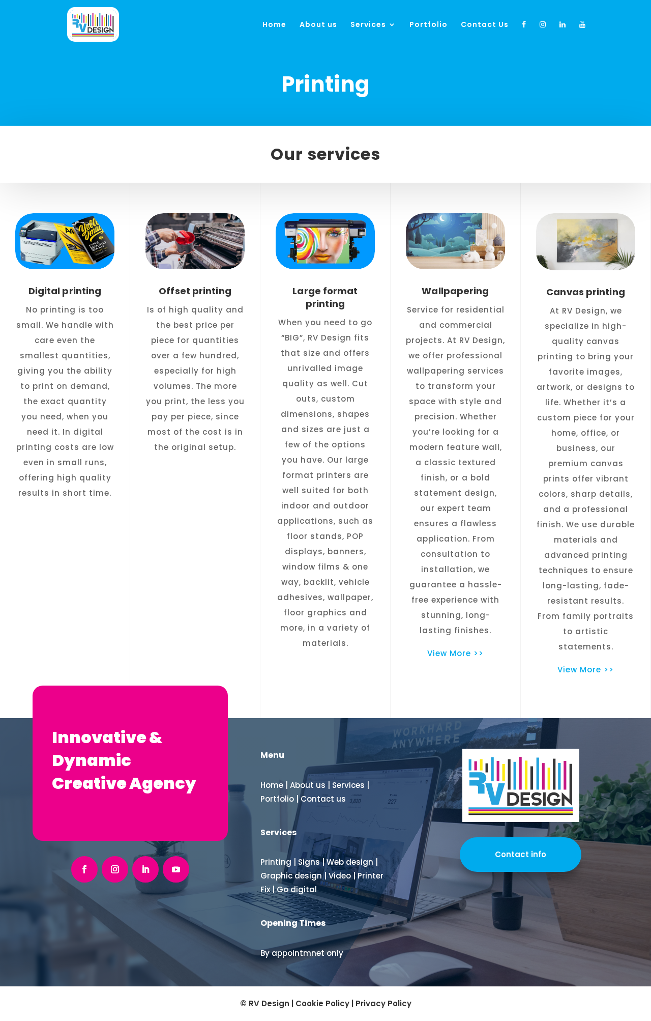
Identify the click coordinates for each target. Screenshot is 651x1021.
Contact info (520, 854)
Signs (309, 862)
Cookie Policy (322, 1003)
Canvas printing (585, 292)
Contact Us (485, 25)
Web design (350, 862)
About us (318, 25)
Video (340, 875)
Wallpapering (455, 291)
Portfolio (428, 25)
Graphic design (291, 875)
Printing (275, 862)
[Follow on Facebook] (84, 869)
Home (274, 25)
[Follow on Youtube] (176, 869)
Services (368, 25)
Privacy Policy (383, 1003)
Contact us (323, 798)
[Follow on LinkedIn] (145, 869)
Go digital (297, 889)
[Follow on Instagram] (115, 869)
